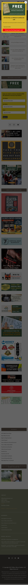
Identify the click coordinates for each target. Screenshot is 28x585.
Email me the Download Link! (14, 30)
